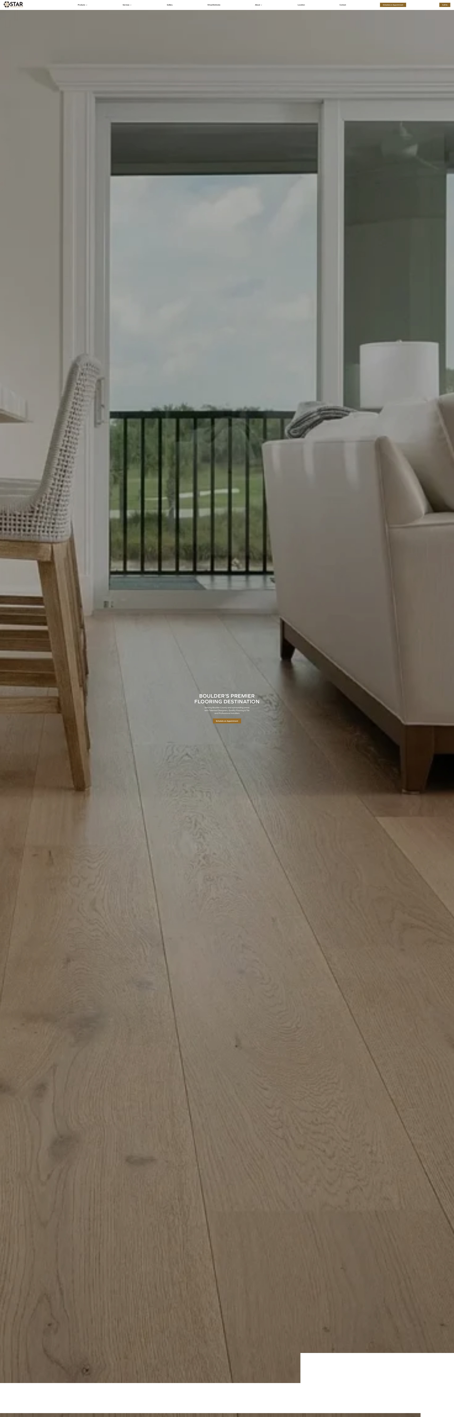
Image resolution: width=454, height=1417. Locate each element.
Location (301, 5)
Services (126, 5)
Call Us (444, 5)
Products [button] (81, 5)
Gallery (170, 5)
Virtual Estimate (213, 5)
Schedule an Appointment (393, 5)
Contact (343, 5)
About (257, 5)
